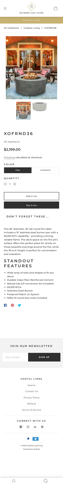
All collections (11, 28)
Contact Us (31, 391)
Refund (31, 403)
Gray (18, 170)
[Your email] (15, 357)
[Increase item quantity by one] (14, 184)
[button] (11, 68)
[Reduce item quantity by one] (5, 184)
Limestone (45, 170)
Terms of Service (31, 409)
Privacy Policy (32, 397)
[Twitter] (19, 305)
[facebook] (20, 426)
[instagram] (28, 426)
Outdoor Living (32, 28)
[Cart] (55, 8)
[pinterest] (42, 426)
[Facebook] (5, 305)
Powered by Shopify (31, 449)
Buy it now (31, 205)
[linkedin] (35, 426)
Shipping (9, 157)
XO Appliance (12, 141)
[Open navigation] (7, 8)
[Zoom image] (31, 68)
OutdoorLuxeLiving (35, 446)
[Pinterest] (12, 305)
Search (31, 385)
